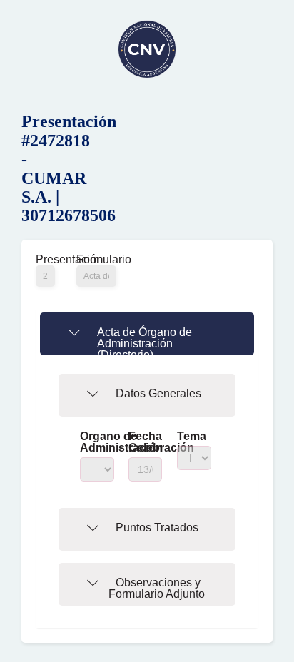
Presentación (45, 259)
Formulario (96, 259)
